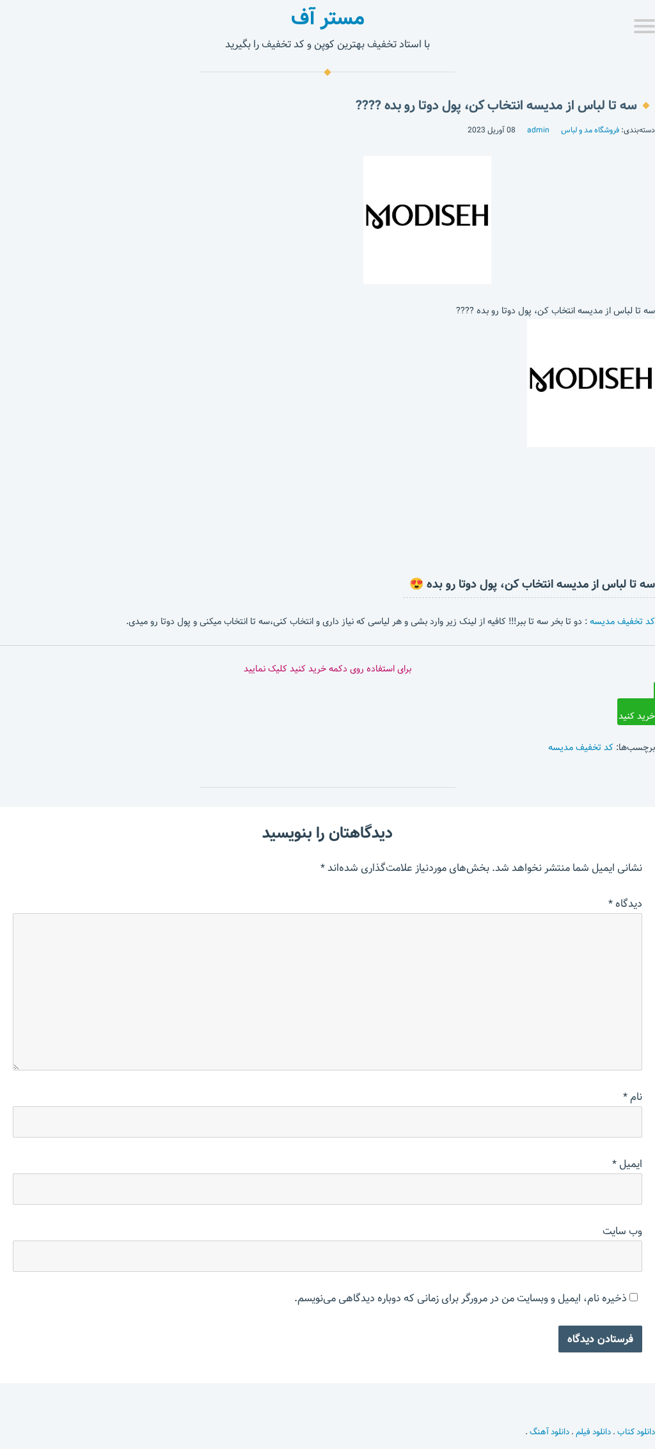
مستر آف (328, 18)
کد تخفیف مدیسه (622, 621)
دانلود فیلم (593, 1432)
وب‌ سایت (622, 1231)
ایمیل (627, 1164)
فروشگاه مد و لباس (590, 129)
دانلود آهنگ (549, 1432)
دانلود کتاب (636, 1432)
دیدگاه (625, 903)
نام (632, 1097)
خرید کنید (637, 716)
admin (538, 129)
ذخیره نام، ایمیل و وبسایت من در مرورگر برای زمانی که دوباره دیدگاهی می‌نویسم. (460, 1298)
